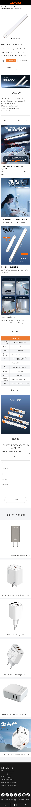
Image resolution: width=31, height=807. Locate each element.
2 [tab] (13, 38)
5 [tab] (18, 38)
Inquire (9, 68)
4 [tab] (16, 38)
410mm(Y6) (11, 60)
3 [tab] (14, 38)
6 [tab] (19, 38)
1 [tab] (11, 38)
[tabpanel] (15, 26)
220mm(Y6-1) (23, 60)
